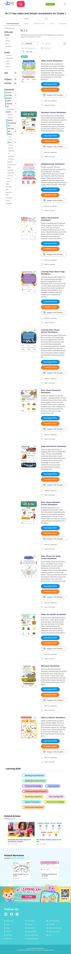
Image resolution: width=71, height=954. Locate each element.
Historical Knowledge (33, 786)
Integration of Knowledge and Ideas (11, 155)
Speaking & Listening (10, 174)
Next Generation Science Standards (9, 199)
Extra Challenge (9, 45)
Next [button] (66, 833)
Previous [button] (5, 833)
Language (10, 170)
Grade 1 (8, 61)
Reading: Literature (10, 116)
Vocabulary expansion (33, 796)
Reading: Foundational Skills (11, 164)
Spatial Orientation (32, 802)
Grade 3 (8, 66)
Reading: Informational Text (11, 123)
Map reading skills (56, 796)
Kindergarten (9, 58)
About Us (9, 931)
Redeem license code (55, 928)
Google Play (31, 921)
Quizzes (52, 23)
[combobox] (31, 43)
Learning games (63, 23)
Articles (13, 819)
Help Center (30, 928)
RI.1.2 (10, 139)
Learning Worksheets (17, 858)
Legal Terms (30, 948)
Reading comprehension (34, 775)
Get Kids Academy (54, 921)
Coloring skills (53, 786)
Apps (7, 924)
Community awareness (34, 807)
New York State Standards (9, 189)
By (22, 43)
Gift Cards (52, 924)
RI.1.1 (10, 137)
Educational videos (39, 23)
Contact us (9, 935)
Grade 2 (8, 64)
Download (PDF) (50, 84)
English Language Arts (9, 103)
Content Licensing (54, 931)
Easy (7, 38)
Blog (7, 928)
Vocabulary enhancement (35, 781)
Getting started (31, 931)
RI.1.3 (10, 142)
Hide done (29, 52)
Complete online (50, 89)
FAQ (50, 935)
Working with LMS (32, 935)
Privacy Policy (39, 948)
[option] (37, 833)
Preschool (9, 55)
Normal (8, 40)
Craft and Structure (11, 146)
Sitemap (29, 924)
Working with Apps (33, 938)
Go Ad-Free (50, 4)
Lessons (26, 23)
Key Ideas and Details (11, 131)
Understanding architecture (36, 791)
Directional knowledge (55, 802)
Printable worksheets (12, 23)
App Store (9, 938)
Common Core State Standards (9, 95)
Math (7, 184)
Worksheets (9, 921)
